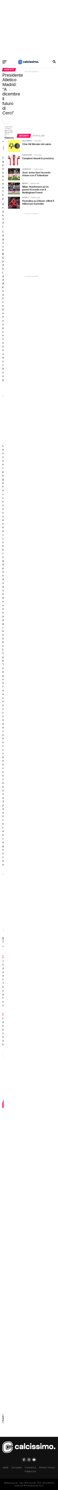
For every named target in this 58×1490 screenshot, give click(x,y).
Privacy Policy (47, 1468)
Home (5, 1468)
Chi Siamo (16, 1468)
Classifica (30, 1468)
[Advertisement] (29, 29)
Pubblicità (30, 1471)
